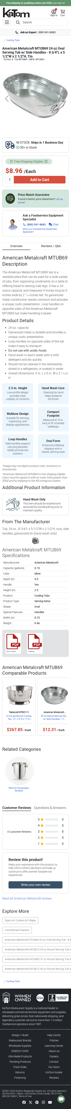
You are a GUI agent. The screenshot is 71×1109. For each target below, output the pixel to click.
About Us (54, 1051)
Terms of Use (25, 1096)
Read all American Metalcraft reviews (27, 898)
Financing (20, 1077)
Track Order (20, 1067)
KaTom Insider (54, 1072)
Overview (16, 246)
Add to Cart (39, 179)
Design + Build (20, 1035)
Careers (54, 1056)
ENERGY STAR (20, 1051)
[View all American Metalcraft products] (35, 540)
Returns (20, 1072)
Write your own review (35, 885)
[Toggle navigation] (7, 22)
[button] (53, 13)
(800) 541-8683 (36, 224)
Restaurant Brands (20, 1040)
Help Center (54, 1035)
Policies (54, 1040)
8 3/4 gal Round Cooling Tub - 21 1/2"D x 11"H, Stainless (18, 719)
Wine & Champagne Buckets (19, 789)
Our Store (53, 1067)
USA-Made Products (20, 1056)
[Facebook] (24, 1102)
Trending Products (20, 1061)
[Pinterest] (37, 1102)
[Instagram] (43, 1102)
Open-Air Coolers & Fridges (20, 920)
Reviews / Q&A (51, 246)
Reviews (54, 1077)
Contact (54, 1061)
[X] (30, 1102)
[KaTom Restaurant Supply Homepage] (16, 12)
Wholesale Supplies (20, 1045)
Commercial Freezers (17, 930)
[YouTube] (50, 1102)
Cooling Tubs (13, 40)
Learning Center (54, 1045)
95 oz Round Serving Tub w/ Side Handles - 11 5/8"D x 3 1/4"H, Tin (53, 719)
